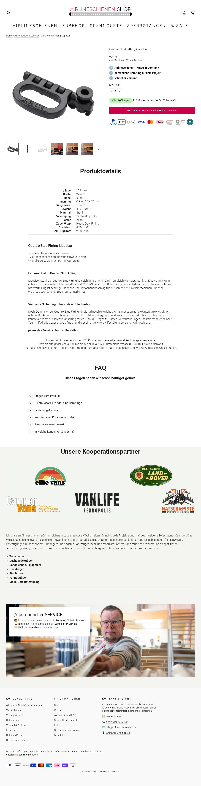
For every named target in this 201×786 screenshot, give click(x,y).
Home (9, 35)
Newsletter (60, 735)
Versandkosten (134, 60)
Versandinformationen (26, 754)
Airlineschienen (35, 25)
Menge (114, 85)
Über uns (59, 705)
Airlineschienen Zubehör (26, 35)
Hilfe (56, 725)
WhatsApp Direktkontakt (118, 732)
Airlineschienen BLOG (65, 715)
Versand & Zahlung (16, 725)
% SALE (179, 25)
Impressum (12, 730)
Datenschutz (12, 720)
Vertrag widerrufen (15, 715)
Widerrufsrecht (14, 710)
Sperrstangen (146, 25)
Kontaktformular (114, 716)
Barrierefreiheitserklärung (67, 730)
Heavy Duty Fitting (87, 223)
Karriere (58, 710)
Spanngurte (106, 25)
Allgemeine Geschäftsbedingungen (24, 705)
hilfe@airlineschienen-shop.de (121, 727)
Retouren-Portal (14, 735)
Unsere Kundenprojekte (66, 720)
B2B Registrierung (15, 740)
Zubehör (73, 25)
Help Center (120, 704)
